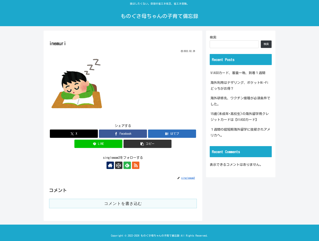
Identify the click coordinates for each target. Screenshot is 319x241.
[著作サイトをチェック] (110, 165)
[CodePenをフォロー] (118, 165)
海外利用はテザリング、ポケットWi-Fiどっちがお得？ (239, 85)
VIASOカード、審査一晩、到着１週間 (237, 72)
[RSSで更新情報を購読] (135, 165)
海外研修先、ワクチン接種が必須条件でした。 (240, 101)
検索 (213, 37)
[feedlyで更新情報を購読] (127, 165)
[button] (147, 144)
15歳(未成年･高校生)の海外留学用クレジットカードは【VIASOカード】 (239, 116)
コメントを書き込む (123, 203)
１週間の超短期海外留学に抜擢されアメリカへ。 (240, 132)
